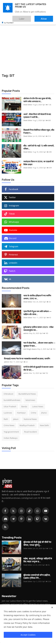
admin (26, 333)
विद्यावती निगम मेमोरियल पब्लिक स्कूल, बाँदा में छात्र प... (38, 131)
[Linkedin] (29, 518)
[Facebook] (5, 510)
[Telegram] (13, 518)
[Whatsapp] (37, 510)
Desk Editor (27, 104)
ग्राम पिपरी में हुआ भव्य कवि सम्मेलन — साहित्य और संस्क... (37, 312)
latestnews (30, 400)
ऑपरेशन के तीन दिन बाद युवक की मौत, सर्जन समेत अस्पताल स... (37, 100)
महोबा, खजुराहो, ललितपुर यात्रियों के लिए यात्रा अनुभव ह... (37, 560)
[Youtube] (45, 510)
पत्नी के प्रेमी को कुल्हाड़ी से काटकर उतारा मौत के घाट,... (38, 368)
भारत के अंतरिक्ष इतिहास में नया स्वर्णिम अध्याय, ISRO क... (37, 297)
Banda (24, 406)
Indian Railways (10, 438)
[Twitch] (37, 518)
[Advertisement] (28, 44)
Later (30, 17)
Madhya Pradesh (27, 425)
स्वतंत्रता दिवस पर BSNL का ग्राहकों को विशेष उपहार (38, 163)
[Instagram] (21, 510)
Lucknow (8, 412)
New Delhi (44, 425)
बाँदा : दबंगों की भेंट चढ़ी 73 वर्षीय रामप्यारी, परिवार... (38, 147)
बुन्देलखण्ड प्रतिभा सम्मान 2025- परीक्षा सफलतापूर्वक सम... (38, 328)
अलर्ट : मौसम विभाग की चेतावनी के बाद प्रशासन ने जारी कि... (37, 115)
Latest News (37, 406)
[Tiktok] (29, 510)
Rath (6, 419)
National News (30, 419)
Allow (46, 17)
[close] (52, 607)
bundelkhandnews (12, 400)
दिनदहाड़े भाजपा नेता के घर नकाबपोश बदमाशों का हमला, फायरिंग (27, 358)
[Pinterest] (21, 518)
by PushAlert (8, 20)
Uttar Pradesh (10, 406)
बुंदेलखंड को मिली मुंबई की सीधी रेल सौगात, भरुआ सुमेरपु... (37, 543)
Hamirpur (21, 412)
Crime (33, 412)
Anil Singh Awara (30, 349)
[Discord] (5, 518)
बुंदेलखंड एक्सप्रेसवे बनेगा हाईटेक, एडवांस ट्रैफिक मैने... (36, 576)
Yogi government (11, 431)
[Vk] (45, 518)
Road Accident (30, 431)
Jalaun (16, 419)
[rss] (5, 526)
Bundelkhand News (27, 393)
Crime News (9, 425)
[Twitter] (13, 510)
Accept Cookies (28, 634)
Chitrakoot (8, 393)
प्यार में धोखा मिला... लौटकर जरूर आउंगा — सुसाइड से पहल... (39, 344)
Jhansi (44, 412)
